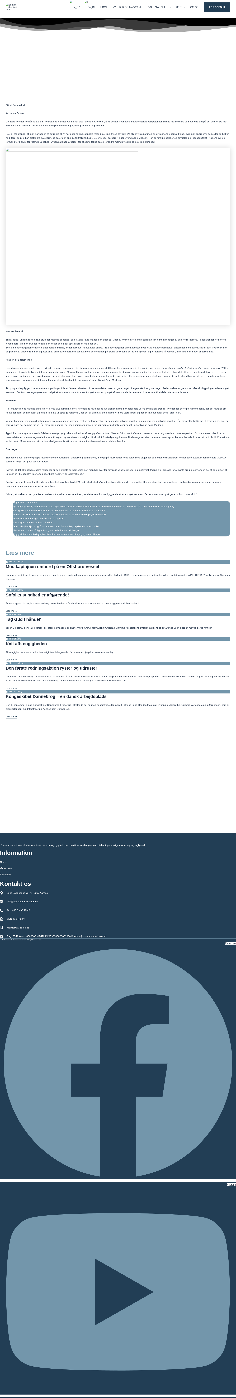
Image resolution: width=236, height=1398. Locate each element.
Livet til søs (120, 97)
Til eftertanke (15, 614)
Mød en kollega (16, 561)
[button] (169, 7)
